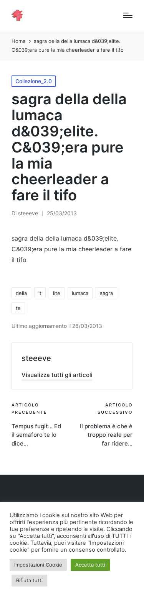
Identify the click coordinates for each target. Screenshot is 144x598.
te (18, 308)
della (21, 293)
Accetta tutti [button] (90, 565)
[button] (57, 375)
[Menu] (127, 15)
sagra (106, 293)
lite (56, 293)
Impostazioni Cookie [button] (38, 565)
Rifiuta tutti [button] (29, 580)
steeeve (36, 358)
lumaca (80, 293)
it (39, 293)
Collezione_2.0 (33, 81)
